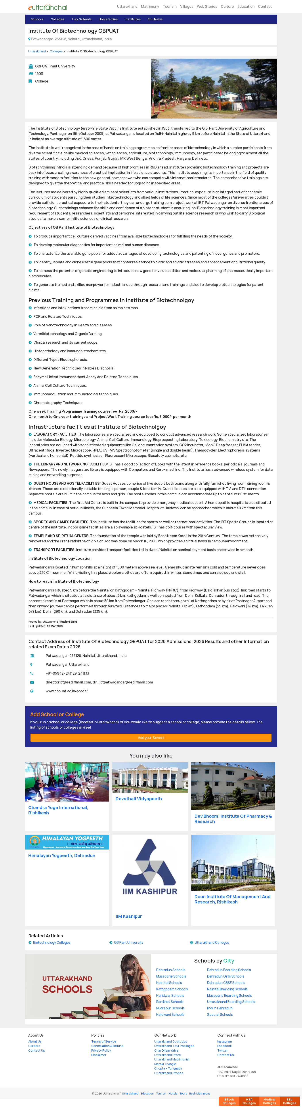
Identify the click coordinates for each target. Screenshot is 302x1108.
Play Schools (81, 19)
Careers (34, 1046)
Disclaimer (98, 1055)
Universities (108, 19)
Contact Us (36, 1051)
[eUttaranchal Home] (47, 6)
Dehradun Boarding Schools (229, 970)
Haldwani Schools (170, 1014)
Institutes (133, 19)
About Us (35, 1041)
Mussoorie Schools (171, 976)
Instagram (224, 1041)
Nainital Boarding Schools (227, 989)
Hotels (173, 1093)
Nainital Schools (169, 982)
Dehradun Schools (170, 970)
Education (245, 6)
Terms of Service (103, 1041)
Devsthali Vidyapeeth (139, 799)
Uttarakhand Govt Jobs (170, 1041)
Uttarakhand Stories (168, 1073)
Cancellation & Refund (107, 1046)
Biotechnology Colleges (52, 942)
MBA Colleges (249, 1101)
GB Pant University (128, 942)
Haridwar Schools (170, 995)
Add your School (151, 737)
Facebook (224, 1046)
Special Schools (220, 1014)
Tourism (170, 6)
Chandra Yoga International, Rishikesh (58, 810)
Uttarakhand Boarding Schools (231, 1001)
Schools (37, 19)
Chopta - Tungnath (168, 1068)
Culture (227, 6)
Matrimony (150, 6)
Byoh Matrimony (199, 1093)
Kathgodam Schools (172, 989)
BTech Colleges (229, 1101)
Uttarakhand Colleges (212, 942)
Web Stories (207, 6)
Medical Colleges (269, 1101)
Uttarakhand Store (167, 1055)
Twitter (222, 1051)
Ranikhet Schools (169, 1001)
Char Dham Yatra (166, 1051)
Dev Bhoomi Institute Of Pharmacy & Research (233, 818)
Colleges (57, 19)
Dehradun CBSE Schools (226, 982)
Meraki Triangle (165, 1064)
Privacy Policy (101, 1051)
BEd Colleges (289, 1101)
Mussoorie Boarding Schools (229, 995)
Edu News (155, 19)
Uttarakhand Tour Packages (174, 1046)
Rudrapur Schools (170, 1008)
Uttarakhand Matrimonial (171, 1059)
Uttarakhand (127, 6)
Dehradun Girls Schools (225, 976)
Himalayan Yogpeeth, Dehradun (61, 855)
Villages (186, 6)
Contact (265, 6)
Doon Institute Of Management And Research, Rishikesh (233, 899)
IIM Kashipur (129, 916)
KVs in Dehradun (220, 1008)
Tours (183, 1093)
